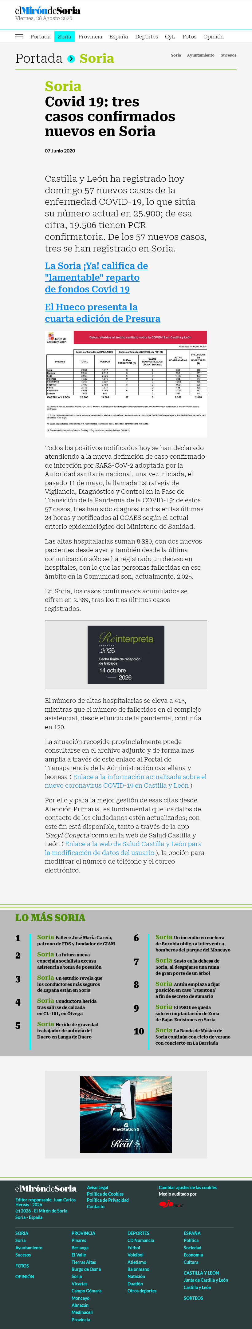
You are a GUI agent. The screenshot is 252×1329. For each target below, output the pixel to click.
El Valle (79, 1254)
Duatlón (135, 1283)
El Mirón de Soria (69, 10)
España (118, 37)
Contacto (95, 1206)
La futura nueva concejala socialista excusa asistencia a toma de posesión (69, 961)
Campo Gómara (86, 1290)
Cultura (191, 1262)
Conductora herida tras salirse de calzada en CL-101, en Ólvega (66, 1007)
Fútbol (134, 1247)
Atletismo (137, 1262)
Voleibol (136, 1254)
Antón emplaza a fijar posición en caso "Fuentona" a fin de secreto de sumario (188, 990)
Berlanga (80, 1247)
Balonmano (138, 1269)
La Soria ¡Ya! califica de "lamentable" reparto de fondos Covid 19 (96, 278)
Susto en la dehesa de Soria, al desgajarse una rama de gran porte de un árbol (187, 967)
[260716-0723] (126, 1114)
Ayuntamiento (201, 55)
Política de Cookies (105, 1193)
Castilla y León (201, 1273)
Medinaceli (82, 1312)
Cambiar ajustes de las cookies (188, 1187)
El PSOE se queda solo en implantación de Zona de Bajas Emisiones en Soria (187, 1013)
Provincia (90, 37)
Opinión (213, 37)
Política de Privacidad (108, 1200)
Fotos (189, 37)
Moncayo (80, 1298)
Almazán (80, 1305)
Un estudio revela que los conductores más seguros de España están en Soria (69, 984)
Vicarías (79, 1283)
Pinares (79, 1240)
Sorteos (193, 1298)
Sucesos (229, 55)
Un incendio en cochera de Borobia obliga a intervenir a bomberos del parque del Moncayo (193, 943)
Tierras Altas (84, 1262)
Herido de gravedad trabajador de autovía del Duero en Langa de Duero (67, 1030)
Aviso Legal (97, 1187)
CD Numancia (141, 1240)
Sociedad (192, 1247)
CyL (170, 37)
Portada (40, 37)
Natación (136, 1276)
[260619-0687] (126, 654)
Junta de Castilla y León (206, 1280)
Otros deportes (142, 1290)
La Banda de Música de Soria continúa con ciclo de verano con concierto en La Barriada (193, 1037)
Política (191, 1240)
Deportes (146, 37)
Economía (193, 1254)
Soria (64, 37)
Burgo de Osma (86, 1269)
